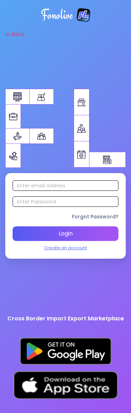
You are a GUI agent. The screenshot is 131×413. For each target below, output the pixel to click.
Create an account (65, 247)
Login (66, 233)
